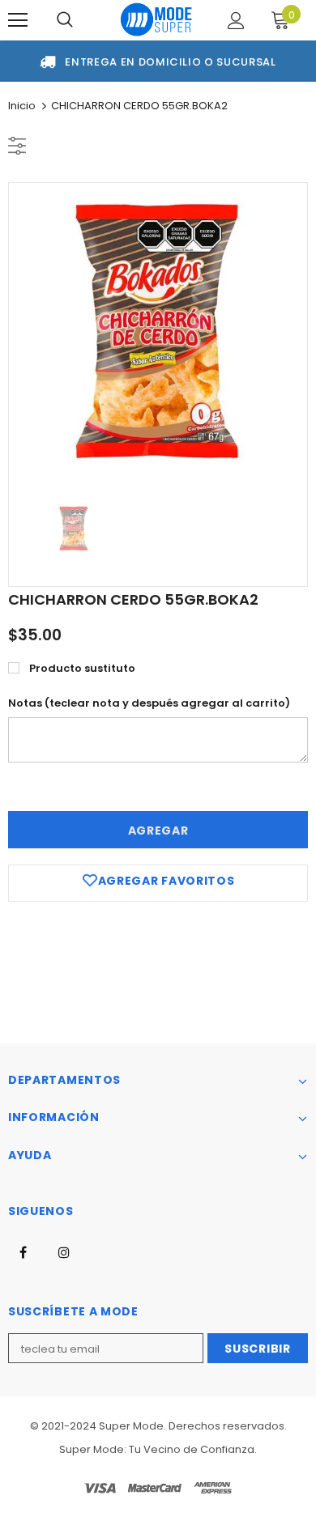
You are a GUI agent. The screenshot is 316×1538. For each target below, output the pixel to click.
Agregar (158, 830)
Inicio (22, 105)
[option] (158, 332)
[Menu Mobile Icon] (18, 20)
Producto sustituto (82, 668)
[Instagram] (64, 1252)
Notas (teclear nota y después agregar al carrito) (149, 703)
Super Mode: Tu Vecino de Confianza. (158, 1449)
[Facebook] (22, 1252)
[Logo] (156, 19)
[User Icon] (236, 20)
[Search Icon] (65, 20)
